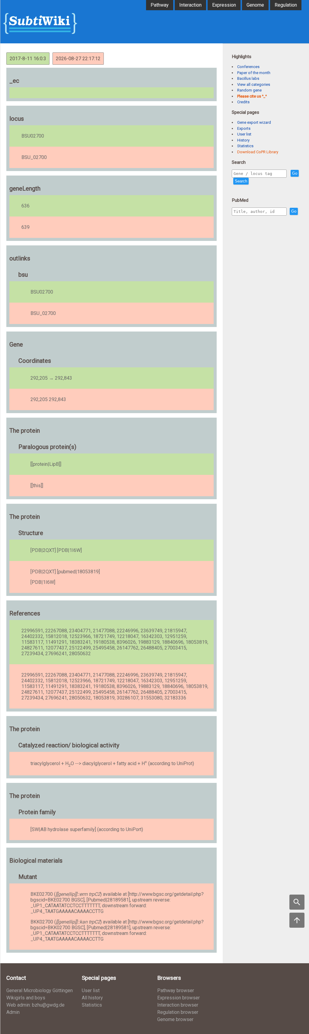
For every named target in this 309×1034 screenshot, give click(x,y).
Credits (243, 102)
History (243, 140)
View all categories (253, 84)
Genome (255, 5)
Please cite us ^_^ (252, 96)
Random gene (249, 90)
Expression (224, 5)
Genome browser (175, 1019)
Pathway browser (175, 990)
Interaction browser (177, 1005)
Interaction (190, 5)
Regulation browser (177, 1012)
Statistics (245, 146)
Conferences (248, 66)
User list (244, 134)
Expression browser (178, 998)
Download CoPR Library (257, 152)
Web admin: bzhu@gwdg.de (35, 1005)
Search (241, 181)
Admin (13, 1012)
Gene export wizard (254, 122)
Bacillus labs (248, 78)
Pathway (160, 5)
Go (294, 173)
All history (92, 998)
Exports (243, 128)
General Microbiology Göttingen (39, 990)
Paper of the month (253, 72)
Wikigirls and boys (25, 998)
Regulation (286, 5)
